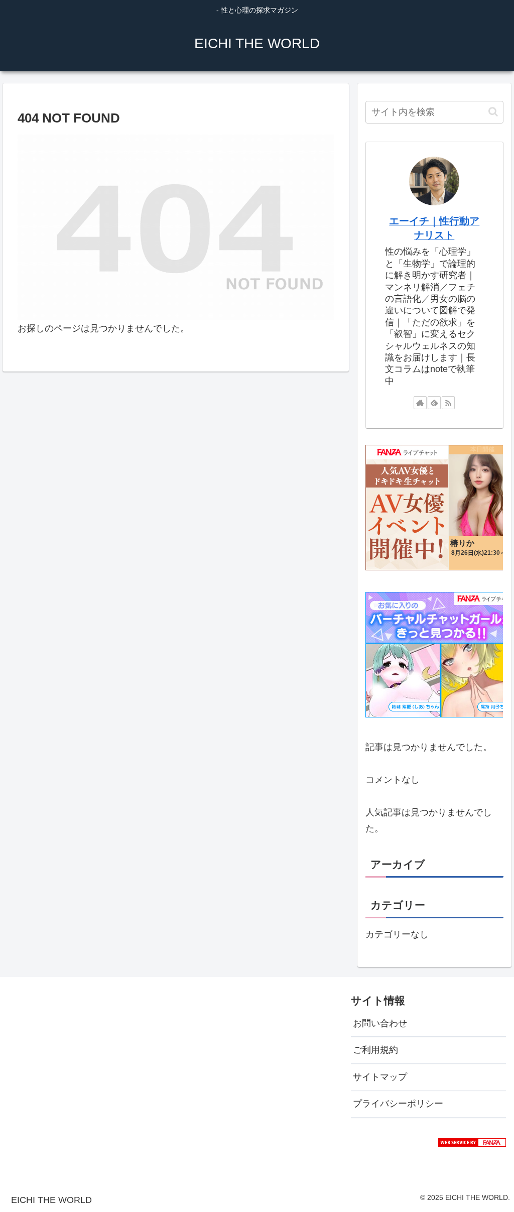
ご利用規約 (375, 1050)
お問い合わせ (380, 1023)
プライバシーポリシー (398, 1104)
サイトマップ (380, 1077)
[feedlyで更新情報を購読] (434, 402)
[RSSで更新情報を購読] (448, 402)
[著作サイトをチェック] (420, 402)
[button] (493, 111)
